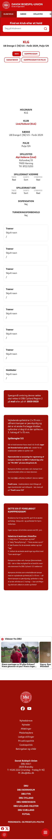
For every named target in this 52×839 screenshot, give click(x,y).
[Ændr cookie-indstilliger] (4, 835)
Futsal (26, 814)
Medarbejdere (26, 733)
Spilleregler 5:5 (16, 439)
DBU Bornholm (26, 790)
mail (13, 402)
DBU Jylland (26, 798)
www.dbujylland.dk (29, 463)
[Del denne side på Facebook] (2, 829)
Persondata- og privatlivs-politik (26, 822)
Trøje (13, 177)
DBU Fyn (26, 794)
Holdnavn (26, 110)
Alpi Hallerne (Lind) (26, 157)
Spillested (26, 154)
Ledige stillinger (26, 737)
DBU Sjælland (26, 810)
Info (17, 54)
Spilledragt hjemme (26, 175)
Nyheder (26, 725)
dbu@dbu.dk (27, 773)
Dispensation (26, 201)
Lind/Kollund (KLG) (26, 124)
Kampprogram (30, 54)
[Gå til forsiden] (21, 5)
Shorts (26, 177)
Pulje (26, 143)
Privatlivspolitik (26, 741)
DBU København (26, 802)
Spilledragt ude (26, 188)
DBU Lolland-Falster (26, 806)
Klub (26, 121)
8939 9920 (33, 402)
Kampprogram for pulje (35, 60)
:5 (22, 490)
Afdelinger (26, 729)
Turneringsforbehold (26, 212)
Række (26, 132)
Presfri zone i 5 (16, 490)
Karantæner (12, 60)
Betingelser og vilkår (26, 749)
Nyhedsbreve (26, 721)
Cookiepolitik (26, 745)
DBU (26, 786)
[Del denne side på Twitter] (7, 829)
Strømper (38, 177)
